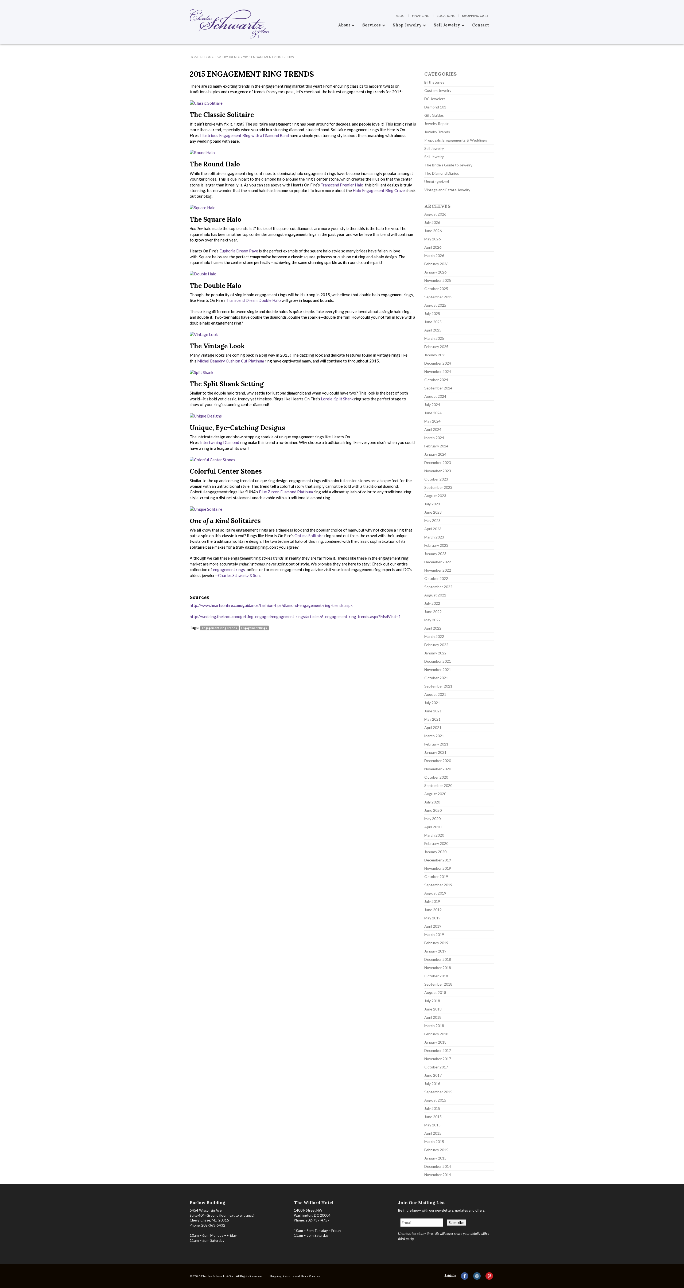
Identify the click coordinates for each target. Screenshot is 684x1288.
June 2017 (433, 1075)
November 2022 (437, 570)
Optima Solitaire (309, 535)
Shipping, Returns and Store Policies (295, 1276)
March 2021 (434, 735)
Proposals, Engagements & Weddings (455, 140)
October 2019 (436, 876)
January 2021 (435, 752)
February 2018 (436, 1034)
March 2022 (434, 636)
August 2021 (435, 694)
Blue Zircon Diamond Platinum (286, 491)
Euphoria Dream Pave (238, 250)
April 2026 (432, 247)
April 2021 (432, 727)
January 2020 (435, 851)
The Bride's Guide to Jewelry (448, 165)
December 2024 (437, 363)
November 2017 (437, 1058)
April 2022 (432, 628)
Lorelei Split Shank (336, 398)
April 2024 (432, 429)
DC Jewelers (434, 98)
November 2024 (437, 371)
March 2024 (434, 437)
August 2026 (435, 214)
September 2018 (438, 984)
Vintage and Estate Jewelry (447, 190)
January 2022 (435, 653)
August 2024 (435, 396)
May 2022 (432, 620)
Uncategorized (436, 181)
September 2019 (438, 885)
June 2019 (433, 909)
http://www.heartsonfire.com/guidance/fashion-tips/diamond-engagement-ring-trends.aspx (271, 605)
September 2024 (438, 388)
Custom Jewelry (437, 90)
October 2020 (436, 777)
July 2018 (432, 1000)
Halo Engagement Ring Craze (379, 190)
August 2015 (435, 1100)
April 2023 (432, 528)
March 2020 (434, 835)
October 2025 (436, 288)
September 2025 (438, 297)
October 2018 (436, 976)
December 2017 (437, 1050)
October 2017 (436, 1067)
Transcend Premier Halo (342, 184)
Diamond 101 (435, 107)
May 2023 (432, 520)
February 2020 (436, 843)
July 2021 (432, 702)
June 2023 (433, 512)
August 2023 (435, 495)
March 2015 (434, 1141)
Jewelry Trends (437, 132)
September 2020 (438, 785)
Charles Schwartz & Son (239, 575)
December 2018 (437, 959)
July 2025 (432, 313)
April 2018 (432, 1017)
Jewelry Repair (436, 123)
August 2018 (435, 992)
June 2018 (433, 1009)
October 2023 (436, 479)
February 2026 (436, 263)
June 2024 (433, 413)
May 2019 (432, 918)
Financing (420, 16)
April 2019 (432, 926)
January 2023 (435, 553)
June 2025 (433, 321)
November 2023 (437, 471)
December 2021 (437, 661)
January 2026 (435, 272)
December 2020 (437, 760)
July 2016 (432, 1083)
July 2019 (432, 901)
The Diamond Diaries (441, 173)
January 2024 (435, 454)
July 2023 (432, 504)
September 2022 (438, 586)
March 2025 (434, 338)
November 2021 (437, 669)
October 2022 (436, 578)
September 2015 (438, 1092)
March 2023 (434, 537)
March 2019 (434, 934)
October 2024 (436, 379)
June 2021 (433, 711)
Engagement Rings (254, 628)
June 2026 (433, 230)
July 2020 (432, 802)
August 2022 (435, 595)
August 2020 (435, 793)
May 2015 (432, 1125)
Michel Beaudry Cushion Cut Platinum (230, 360)
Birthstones (434, 82)
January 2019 (435, 951)
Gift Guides (434, 115)
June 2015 (433, 1116)
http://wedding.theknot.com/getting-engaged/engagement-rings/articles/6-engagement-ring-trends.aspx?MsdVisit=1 (295, 616)
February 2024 (436, 446)
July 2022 (432, 603)
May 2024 (432, 421)
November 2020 (437, 769)
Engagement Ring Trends (219, 628)
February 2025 (436, 346)
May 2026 (432, 239)
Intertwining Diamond (219, 442)
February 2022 (436, 644)
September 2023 (438, 487)
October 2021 (436, 678)
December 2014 (437, 1166)
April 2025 (432, 330)
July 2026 (432, 222)
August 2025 (435, 305)
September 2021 (438, 686)
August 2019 (435, 893)
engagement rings (229, 569)
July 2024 (432, 404)
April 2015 (432, 1133)
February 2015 (436, 1150)
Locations (445, 16)
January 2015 (435, 1158)
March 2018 (434, 1025)
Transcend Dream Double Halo (253, 300)
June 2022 (433, 611)
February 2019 (436, 942)
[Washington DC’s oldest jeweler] (190, 4)
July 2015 (432, 1108)
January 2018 (435, 1042)
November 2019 (437, 868)
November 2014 (437, 1174)
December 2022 (437, 562)
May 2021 (432, 719)
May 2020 (432, 818)
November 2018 (437, 967)
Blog (400, 16)
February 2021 (436, 744)
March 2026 (434, 255)
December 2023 (437, 462)
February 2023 (436, 545)
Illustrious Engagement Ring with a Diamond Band (244, 135)
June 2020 (433, 810)
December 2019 (437, 860)
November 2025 (437, 280)
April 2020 (432, 827)
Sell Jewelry (434, 148)
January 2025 (435, 355)
